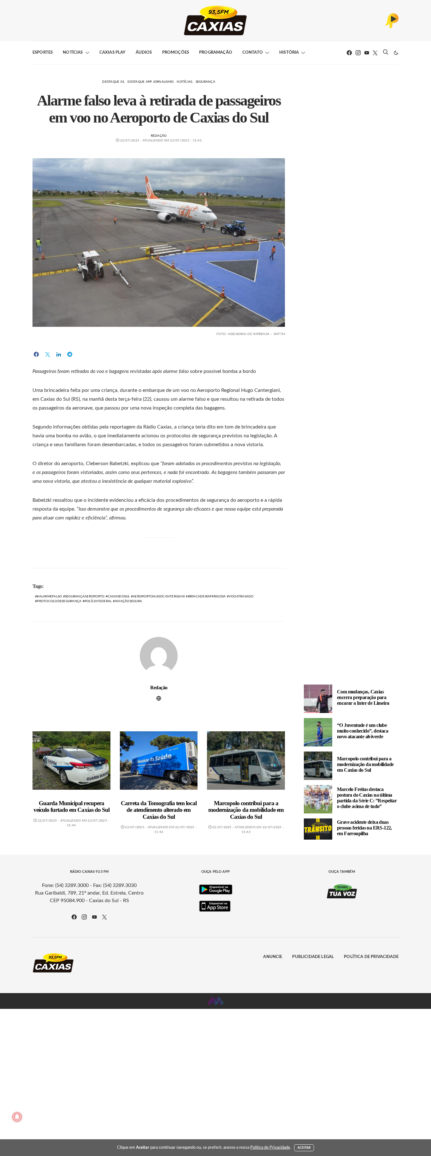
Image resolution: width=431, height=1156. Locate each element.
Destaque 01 (113, 81)
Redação (159, 135)
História (289, 53)
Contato (252, 53)
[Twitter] (375, 52)
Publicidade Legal (313, 957)
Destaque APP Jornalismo (150, 81)
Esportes (42, 53)
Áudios (144, 53)
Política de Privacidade (371, 957)
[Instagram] (358, 52)
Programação (215, 53)
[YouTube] (366, 52)
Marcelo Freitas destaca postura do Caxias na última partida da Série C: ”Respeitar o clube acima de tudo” (367, 798)
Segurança (205, 81)
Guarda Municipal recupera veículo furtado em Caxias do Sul (71, 806)
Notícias (73, 53)
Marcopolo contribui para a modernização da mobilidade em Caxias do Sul (246, 810)
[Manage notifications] (17, 1117)
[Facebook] (349, 52)
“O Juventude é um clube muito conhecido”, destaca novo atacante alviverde (362, 730)
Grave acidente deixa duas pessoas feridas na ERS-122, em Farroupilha (364, 827)
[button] (396, 52)
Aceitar (304, 1147)
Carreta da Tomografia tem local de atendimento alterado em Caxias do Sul (158, 810)
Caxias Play (112, 53)
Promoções (175, 53)
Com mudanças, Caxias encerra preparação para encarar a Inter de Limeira (363, 697)
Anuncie (272, 957)
